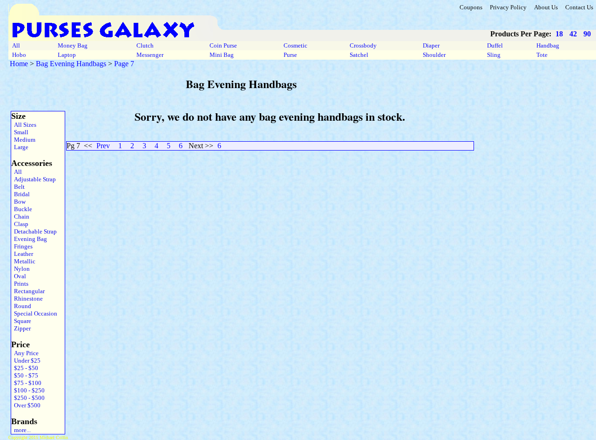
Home (19, 64)
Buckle (21, 209)
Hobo (19, 54)
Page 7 (124, 64)
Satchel (359, 54)
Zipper (21, 328)
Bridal (20, 194)
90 (587, 34)
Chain (20, 216)
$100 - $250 (28, 390)
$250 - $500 (28, 397)
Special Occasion (34, 313)
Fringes (22, 246)
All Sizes (23, 124)
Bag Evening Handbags (71, 64)
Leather (22, 253)
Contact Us (579, 7)
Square (21, 320)
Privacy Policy (508, 7)
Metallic (23, 261)
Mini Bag (221, 54)
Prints (19, 283)
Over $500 (26, 405)
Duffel (495, 45)
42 (573, 34)
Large (19, 147)
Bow (18, 201)
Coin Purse (223, 45)
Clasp (19, 223)
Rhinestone (27, 298)
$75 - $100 (26, 382)
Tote (542, 54)
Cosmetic (295, 45)
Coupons (471, 7)
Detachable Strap (34, 231)
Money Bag (72, 45)
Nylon (20, 268)
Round (21, 305)
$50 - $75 (24, 375)
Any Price (25, 353)
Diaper (431, 45)
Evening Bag (29, 238)
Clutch (145, 45)
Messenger (150, 54)
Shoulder (434, 54)
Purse (290, 54)
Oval (18, 276)
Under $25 (26, 360)
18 (559, 34)
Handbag (548, 45)
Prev (103, 146)
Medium (23, 139)
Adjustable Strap (33, 179)
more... (21, 429)
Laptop (66, 54)
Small (19, 132)
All (16, 45)
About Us (546, 7)
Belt (18, 186)
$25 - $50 (24, 367)
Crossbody (363, 45)
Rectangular (28, 291)
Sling (494, 54)
